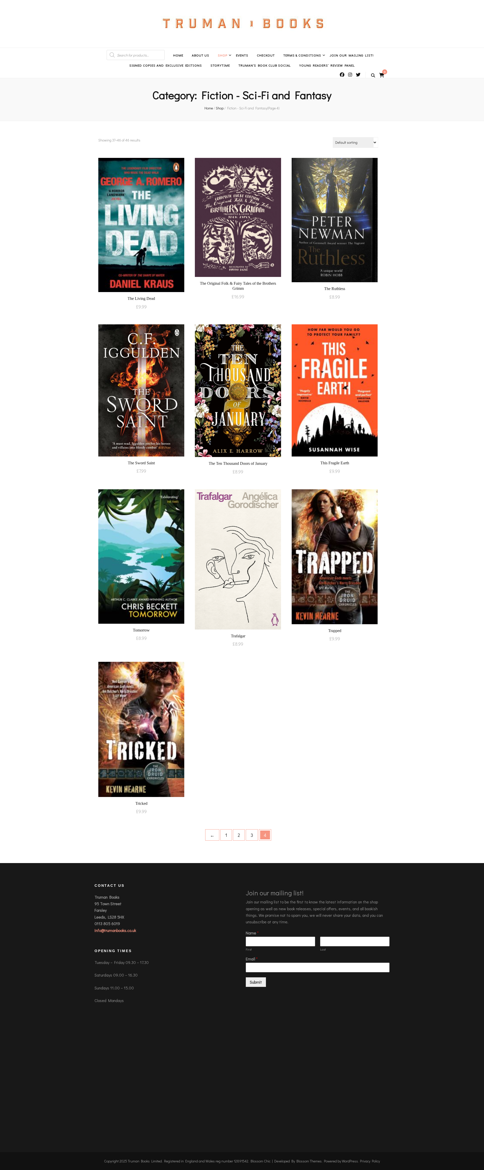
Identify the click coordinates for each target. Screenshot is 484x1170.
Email (252, 958)
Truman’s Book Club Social (264, 65)
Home (178, 55)
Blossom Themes (309, 1161)
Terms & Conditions (302, 55)
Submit (256, 982)
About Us (200, 55)
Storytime (220, 65)
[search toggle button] (373, 75)
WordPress (350, 1161)
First (249, 949)
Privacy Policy (370, 1161)
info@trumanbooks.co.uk (115, 930)
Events (242, 55)
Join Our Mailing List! (351, 55)
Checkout (266, 55)
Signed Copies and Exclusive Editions (165, 65)
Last (323, 949)
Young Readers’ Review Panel (326, 65)
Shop (222, 55)
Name (252, 932)
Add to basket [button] (141, 224)
